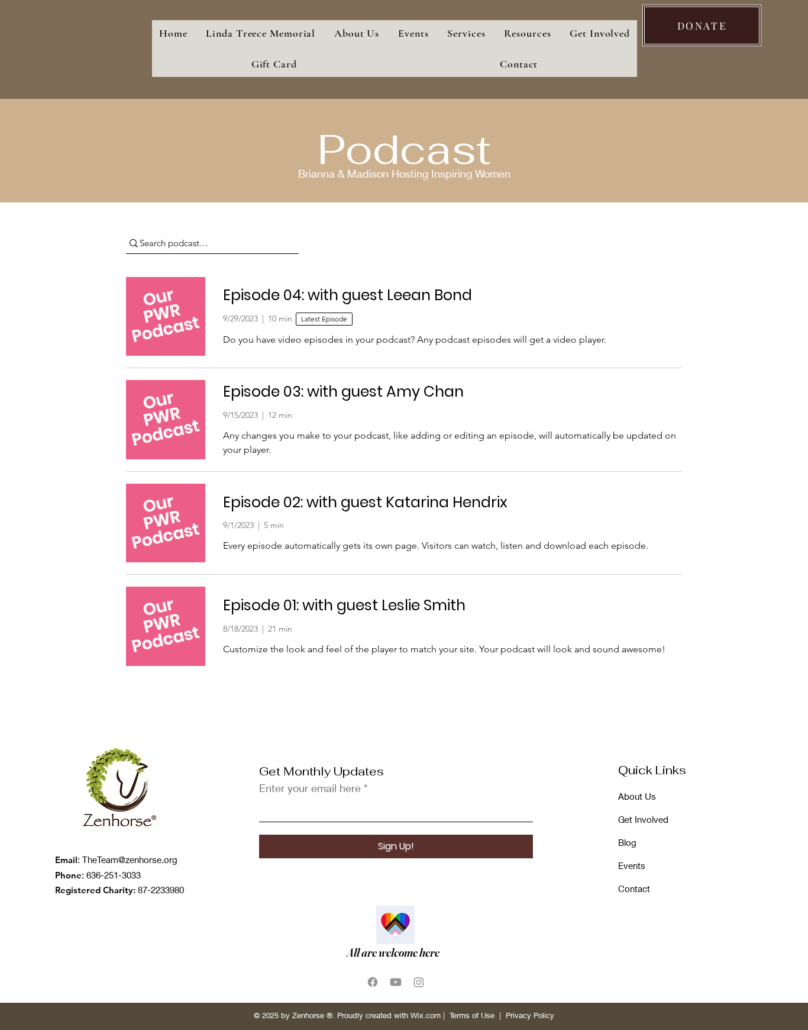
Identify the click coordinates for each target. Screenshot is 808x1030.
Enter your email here (310, 788)
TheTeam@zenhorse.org (129, 859)
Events (631, 865)
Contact (634, 888)
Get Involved (643, 819)
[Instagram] (418, 982)
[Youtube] (395, 982)
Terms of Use (472, 1015)
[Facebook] (372, 982)
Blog (627, 842)
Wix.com (426, 1015)
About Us (637, 796)
